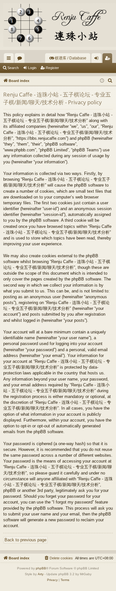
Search (13, 68)
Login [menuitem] (97, 59)
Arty (41, 574)
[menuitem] (67, 58)
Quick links (10, 59)
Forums (20, 59)
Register (52, 68)
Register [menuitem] (108, 59)
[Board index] (58, 25)
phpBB (41, 568)
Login (32, 68)
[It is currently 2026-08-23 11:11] (102, 81)
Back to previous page (25, 539)
